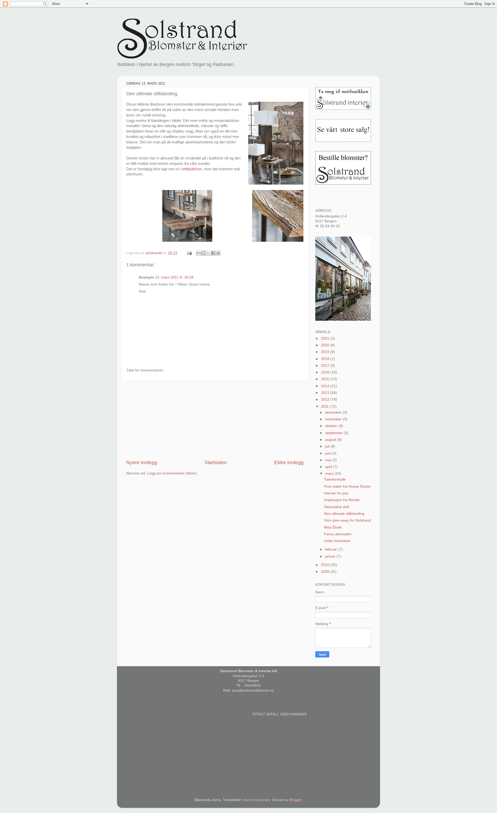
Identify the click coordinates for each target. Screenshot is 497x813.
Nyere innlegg (141, 462)
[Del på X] (208, 253)
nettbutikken (191, 169)
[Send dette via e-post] (198, 253)
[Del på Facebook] (213, 253)
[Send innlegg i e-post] (189, 253)
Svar (142, 291)
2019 (325, 352)
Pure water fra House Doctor (347, 486)
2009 (325, 572)
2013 (325, 393)
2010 (325, 565)
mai (328, 460)
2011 (325, 406)
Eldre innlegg (289, 462)
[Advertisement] (215, 419)
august (331, 440)
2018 (325, 359)
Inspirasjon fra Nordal (341, 500)
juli (328, 446)
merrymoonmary (256, 800)
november (334, 419)
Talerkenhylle (335, 479)
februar (331, 549)
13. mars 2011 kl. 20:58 (174, 277)
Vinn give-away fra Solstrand (347, 520)
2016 (325, 372)
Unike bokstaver (337, 541)
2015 (325, 379)
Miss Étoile (333, 527)
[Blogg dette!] (203, 253)
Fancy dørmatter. (338, 534)
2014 (325, 386)
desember (334, 412)
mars (329, 473)
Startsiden (215, 462)
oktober (332, 426)
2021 (325, 338)
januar (331, 556)
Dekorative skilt (336, 507)
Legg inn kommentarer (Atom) (172, 473)
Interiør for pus (336, 493)
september (334, 433)
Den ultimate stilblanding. (344, 514)
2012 (325, 399)
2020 (325, 345)
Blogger (295, 800)
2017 (325, 366)
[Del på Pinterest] (218, 253)
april (329, 467)
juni (328, 453)
